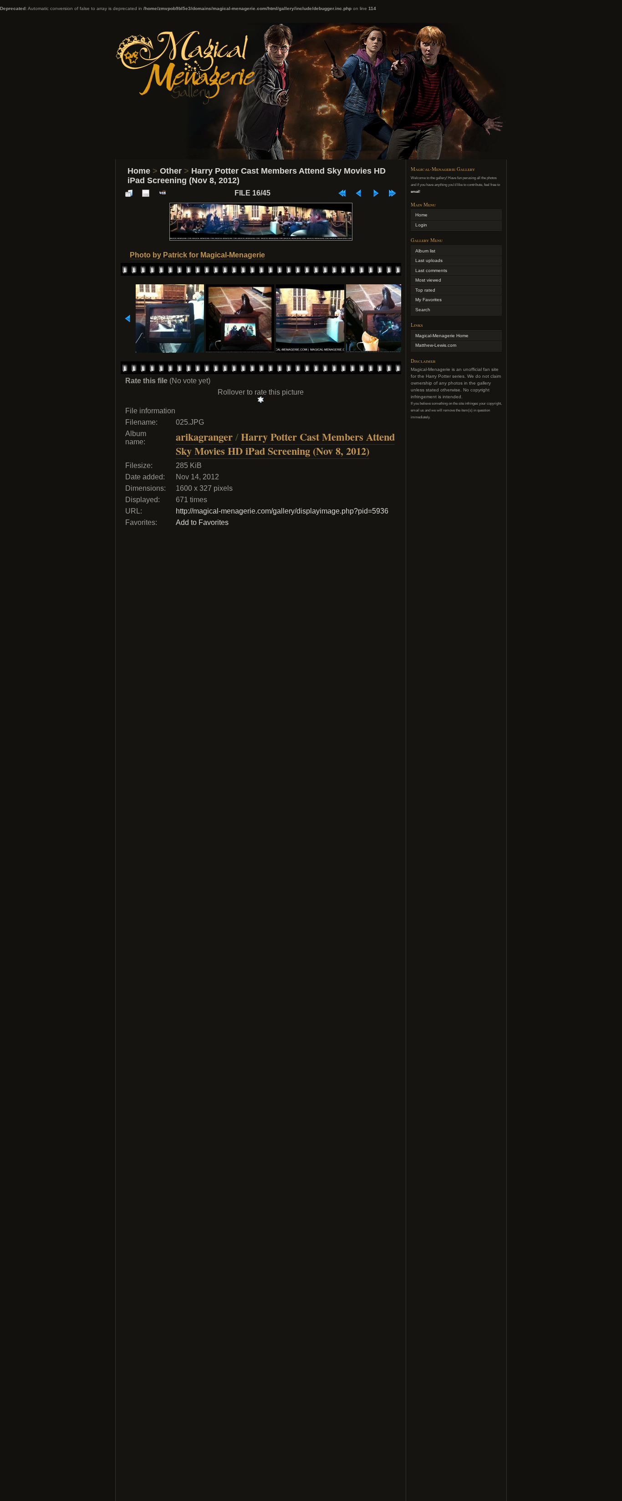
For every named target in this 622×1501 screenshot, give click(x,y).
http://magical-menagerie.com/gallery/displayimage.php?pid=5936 (282, 511)
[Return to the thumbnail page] (129, 193)
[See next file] (375, 193)
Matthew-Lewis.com (435, 345)
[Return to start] (342, 193)
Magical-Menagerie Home (442, 335)
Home (138, 170)
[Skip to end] (392, 193)
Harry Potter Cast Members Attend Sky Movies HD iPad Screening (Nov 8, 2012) (285, 443)
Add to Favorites (202, 522)
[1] (261, 399)
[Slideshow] (162, 193)
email (415, 191)
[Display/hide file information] (146, 193)
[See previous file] (359, 193)
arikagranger (204, 436)
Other (171, 170)
